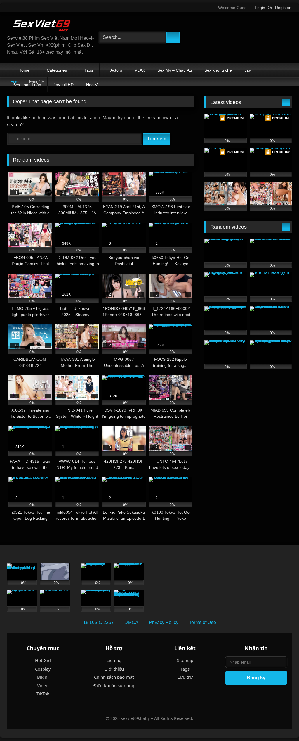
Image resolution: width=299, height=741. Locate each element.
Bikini (42, 677)
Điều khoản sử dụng (113, 685)
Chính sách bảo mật (114, 677)
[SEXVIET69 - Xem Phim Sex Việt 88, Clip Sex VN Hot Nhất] (46, 26)
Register (283, 7)
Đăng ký (256, 677)
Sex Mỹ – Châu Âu (174, 70)
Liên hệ (114, 660)
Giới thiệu (114, 669)
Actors (116, 70)
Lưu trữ (185, 677)
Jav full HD (64, 84)
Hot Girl (43, 660)
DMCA (131, 622)
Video (42, 685)
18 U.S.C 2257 (98, 622)
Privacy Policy (163, 622)
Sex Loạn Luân (27, 84)
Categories (57, 70)
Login (260, 7)
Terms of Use (202, 622)
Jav (247, 70)
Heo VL (93, 84)
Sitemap (185, 660)
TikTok (42, 694)
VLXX (140, 70)
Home (23, 70)
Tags (88, 70)
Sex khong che (218, 70)
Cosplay (43, 669)
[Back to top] (281, 723)
